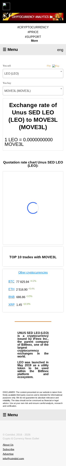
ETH (11, 289)
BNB (11, 296)
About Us (8, 444)
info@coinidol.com (13, 458)
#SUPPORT (33, 36)
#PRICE (33, 32)
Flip (49, 65)
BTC (11, 281)
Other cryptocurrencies (33, 272)
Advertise (8, 453)
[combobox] (33, 73)
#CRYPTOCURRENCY (33, 27)
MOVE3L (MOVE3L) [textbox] (17, 90)
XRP (11, 304)
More (34, 40)
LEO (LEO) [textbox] (11, 73)
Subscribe (8, 449)
